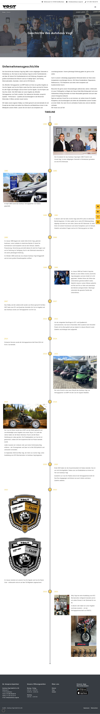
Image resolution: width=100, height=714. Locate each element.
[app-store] (82, 692)
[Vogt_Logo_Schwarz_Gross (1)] (9, 5)
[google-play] (82, 688)
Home (3, 12)
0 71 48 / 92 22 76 (11, 693)
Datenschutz (94, 708)
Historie (54, 688)
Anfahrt (54, 692)
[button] (3, 710)
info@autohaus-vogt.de (12, 697)
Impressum (86, 708)
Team (53, 690)
